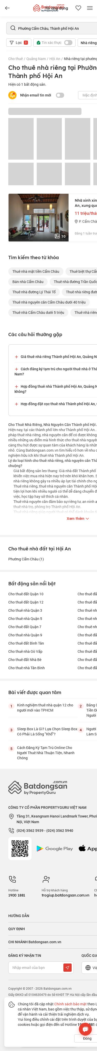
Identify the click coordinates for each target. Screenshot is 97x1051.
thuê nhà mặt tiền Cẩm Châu (35, 271)
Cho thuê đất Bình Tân (26, 643)
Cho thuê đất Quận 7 (24, 626)
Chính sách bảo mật (70, 1003)
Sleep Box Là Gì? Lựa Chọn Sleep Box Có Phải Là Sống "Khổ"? (47, 731)
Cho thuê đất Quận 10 (25, 593)
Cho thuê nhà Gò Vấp (25, 651)
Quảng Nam (36, 58)
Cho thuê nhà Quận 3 (25, 610)
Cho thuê (15, 58)
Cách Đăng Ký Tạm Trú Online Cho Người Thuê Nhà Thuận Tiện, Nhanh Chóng (45, 752)
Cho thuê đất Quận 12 (25, 602)
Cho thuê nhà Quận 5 (25, 618)
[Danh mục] (7, 8)
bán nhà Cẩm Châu (27, 281)
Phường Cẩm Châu (26, 559)
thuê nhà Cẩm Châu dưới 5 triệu (38, 312)
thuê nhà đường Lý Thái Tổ (34, 291)
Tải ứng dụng (56, 8)
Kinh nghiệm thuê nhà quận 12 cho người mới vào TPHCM (45, 708)
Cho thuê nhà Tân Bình (26, 667)
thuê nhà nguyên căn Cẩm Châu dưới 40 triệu (49, 302)
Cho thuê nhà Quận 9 (25, 634)
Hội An (54, 58)
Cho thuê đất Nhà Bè (24, 659)
